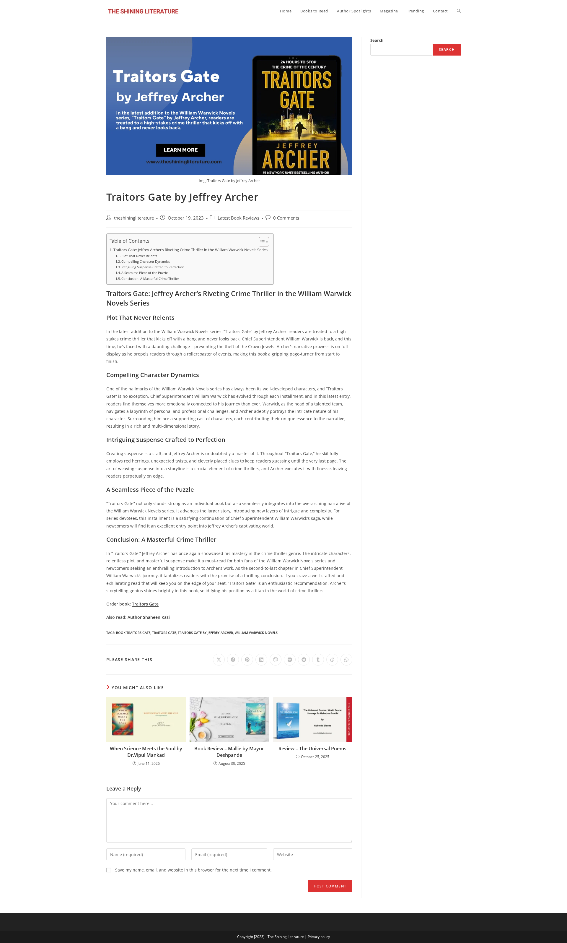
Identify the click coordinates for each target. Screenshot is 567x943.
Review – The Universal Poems (312, 748)
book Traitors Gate (133, 632)
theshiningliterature (134, 218)
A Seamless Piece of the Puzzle (144, 272)
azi (167, 617)
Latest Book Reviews (238, 218)
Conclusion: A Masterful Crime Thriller (150, 278)
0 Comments (286, 218)
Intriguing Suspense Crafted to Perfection (152, 267)
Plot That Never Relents (139, 256)
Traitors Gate (145, 604)
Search (377, 40)
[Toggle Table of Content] (261, 242)
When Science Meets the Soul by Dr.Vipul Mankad (146, 751)
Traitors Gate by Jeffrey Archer (205, 632)
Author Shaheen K (146, 617)
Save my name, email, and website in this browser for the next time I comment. (193, 870)
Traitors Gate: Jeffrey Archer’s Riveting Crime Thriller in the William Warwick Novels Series (190, 249)
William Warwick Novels (256, 632)
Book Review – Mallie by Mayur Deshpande (229, 751)
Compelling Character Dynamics (145, 261)
